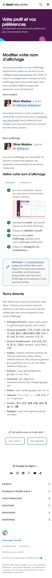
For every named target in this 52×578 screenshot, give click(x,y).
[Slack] (23, 534)
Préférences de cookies (12, 552)
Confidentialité (9, 546)
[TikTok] (40, 473)
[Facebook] (23, 473)
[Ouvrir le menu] (48, 4)
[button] (15, 441)
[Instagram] (17, 473)
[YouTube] (35, 473)
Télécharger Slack (10, 540)
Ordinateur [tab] (10, 182)
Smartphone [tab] (25, 182)
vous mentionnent (22, 74)
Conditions (24, 546)
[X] (29, 473)
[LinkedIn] (11, 473)
